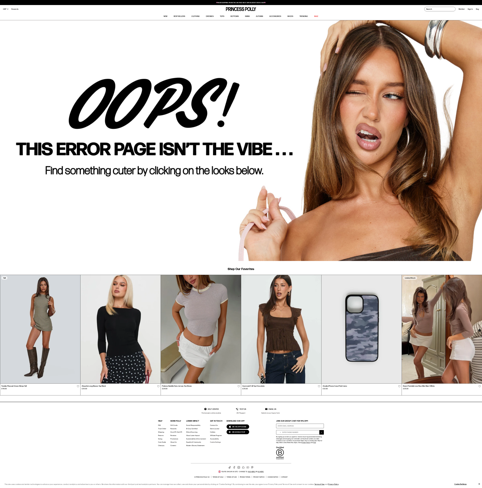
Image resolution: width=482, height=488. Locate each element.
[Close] (479, 484)
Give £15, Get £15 (176, 432)
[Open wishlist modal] (77, 386)
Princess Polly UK (203, 477)
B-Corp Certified (192, 429)
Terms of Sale (218, 477)
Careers (173, 445)
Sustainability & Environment (196, 439)
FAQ (159, 425)
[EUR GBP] (5, 9)
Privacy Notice (258, 477)
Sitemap (284, 477)
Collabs (212, 432)
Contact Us (214, 425)
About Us (173, 442)
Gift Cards (174, 425)
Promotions (174, 439)
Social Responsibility (193, 425)
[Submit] (321, 432)
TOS (314, 442)
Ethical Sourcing (191, 432)
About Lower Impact (193, 435)
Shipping (161, 432)
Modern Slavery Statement (195, 445)
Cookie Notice (273, 477)
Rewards (173, 429)
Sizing (160, 439)
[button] (477, 9)
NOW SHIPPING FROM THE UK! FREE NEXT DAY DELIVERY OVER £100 (241, 2)
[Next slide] (479, 330)
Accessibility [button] (214, 439)
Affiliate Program (216, 435)
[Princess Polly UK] (241, 9)
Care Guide (162, 442)
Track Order (162, 429)
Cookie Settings (215, 442)
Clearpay (161, 445)
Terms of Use (232, 477)
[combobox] (279, 432)
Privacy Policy (305, 442)
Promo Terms (245, 477)
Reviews (173, 435)
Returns (161, 435)
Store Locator (214, 429)
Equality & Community (193, 442)
